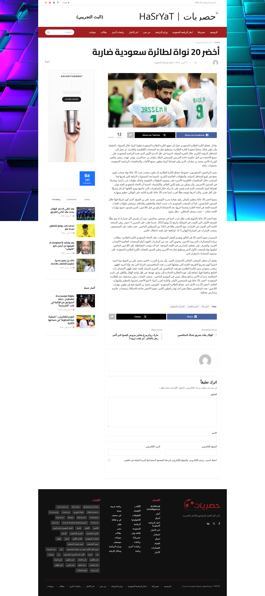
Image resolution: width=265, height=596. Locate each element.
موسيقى (117, 541)
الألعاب (137, 506)
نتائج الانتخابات (82, 570)
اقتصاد (157, 543)
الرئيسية (213, 32)
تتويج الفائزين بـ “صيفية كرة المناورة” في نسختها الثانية (61, 320)
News (70, 517)
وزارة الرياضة (161, 32)
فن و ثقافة (116, 519)
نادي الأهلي (94, 560)
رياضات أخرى (118, 32)
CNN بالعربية (78, 512)
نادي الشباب (94, 565)
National (81, 517)
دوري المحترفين (92, 544)
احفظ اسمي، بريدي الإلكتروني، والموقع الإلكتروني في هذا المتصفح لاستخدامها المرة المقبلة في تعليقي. (170, 460)
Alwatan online (91, 507)
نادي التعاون (70, 560)
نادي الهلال (59, 565)
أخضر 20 (205, 306)
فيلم (119, 524)
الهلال (59, 539)
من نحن (146, 32)
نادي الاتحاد (82, 560)
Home (217, 42)
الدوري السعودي (92, 533)
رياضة (138, 550)
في (97, 554)
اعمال (157, 538)
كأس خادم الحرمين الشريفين (74, 554)
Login (65, 2)
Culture (66, 512)
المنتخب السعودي (177, 306)
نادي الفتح (82, 565)
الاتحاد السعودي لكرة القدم (63, 528)
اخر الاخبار (133, 32)
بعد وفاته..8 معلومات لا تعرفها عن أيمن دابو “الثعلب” (61, 245)
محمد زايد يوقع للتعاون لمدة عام (61, 227)
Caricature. (62, 507)
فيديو (90, 554)
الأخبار (157, 552)
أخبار (158, 513)
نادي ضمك (94, 570)
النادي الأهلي (77, 539)
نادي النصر (70, 565)
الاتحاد (79, 528)
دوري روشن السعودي (75, 544)
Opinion (60, 517)
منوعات (92, 32)
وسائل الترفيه (115, 550)
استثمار (157, 534)
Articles (76, 507)
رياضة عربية (115, 506)
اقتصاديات (155, 547)
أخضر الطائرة (193, 306)
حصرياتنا (201, 32)
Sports (55, 523)
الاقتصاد (137, 510)
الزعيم (64, 533)
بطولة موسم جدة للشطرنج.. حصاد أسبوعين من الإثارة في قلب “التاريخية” (62, 301)
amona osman (204, 62)
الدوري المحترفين (76, 533)
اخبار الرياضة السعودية (183, 32)
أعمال (157, 518)
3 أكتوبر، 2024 (181, 62)
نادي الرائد (58, 560)
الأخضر (95, 528)
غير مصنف (116, 515)
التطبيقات (136, 515)
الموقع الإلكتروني (209, 446)
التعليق (213, 394)
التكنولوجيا (136, 519)
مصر (119, 528)
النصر (67, 539)
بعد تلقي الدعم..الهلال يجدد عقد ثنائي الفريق (62, 210)
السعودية (137, 528)
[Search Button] (47, 32)
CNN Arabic (92, 512)
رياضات (137, 541)
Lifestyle (94, 517)
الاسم (213, 432)
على (61, 549)
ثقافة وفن (136, 533)
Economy (54, 512)
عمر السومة (51, 549)
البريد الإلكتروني (152, 446)
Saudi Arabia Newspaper (75, 523)
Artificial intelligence (153, 508)
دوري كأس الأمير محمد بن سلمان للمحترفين (82, 549)
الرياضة (137, 524)
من (59, 554)
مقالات (104, 32)
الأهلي (87, 528)
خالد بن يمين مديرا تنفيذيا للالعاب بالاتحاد (62, 262)
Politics (94, 523)
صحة (119, 510)
